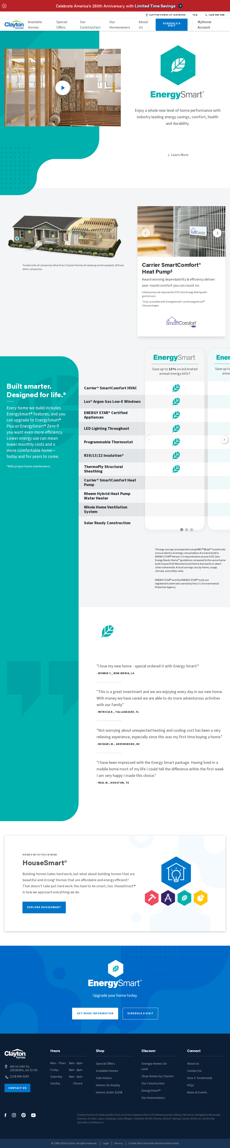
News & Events (197, 1092)
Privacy (119, 1143)
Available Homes (35, 25)
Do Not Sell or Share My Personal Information (154, 1143)
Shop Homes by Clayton (157, 1076)
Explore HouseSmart (44, 907)
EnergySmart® (151, 1090)
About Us (143, 25)
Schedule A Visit (171, 25)
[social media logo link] (5, 1115)
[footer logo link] (15, 1054)
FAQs (190, 1085)
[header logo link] (14, 24)
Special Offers (61, 25)
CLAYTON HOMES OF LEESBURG (167, 14)
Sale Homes (104, 1078)
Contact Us (17, 1088)
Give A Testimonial (199, 1078)
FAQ (195, 14)
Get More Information (95, 1013)
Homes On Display (108, 1085)
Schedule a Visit (140, 1013)
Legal (106, 1143)
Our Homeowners (119, 25)
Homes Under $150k (109, 1092)
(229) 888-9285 (217, 14)
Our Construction (90, 25)
